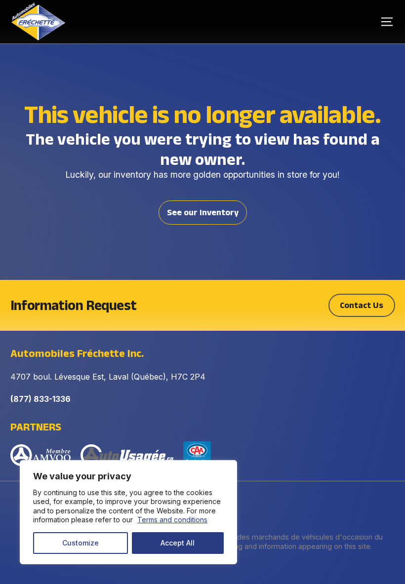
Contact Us (361, 305)
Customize (80, 543)
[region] (128, 512)
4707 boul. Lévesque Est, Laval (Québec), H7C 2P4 (107, 377)
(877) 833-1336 (40, 399)
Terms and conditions (172, 519)
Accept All (178, 543)
